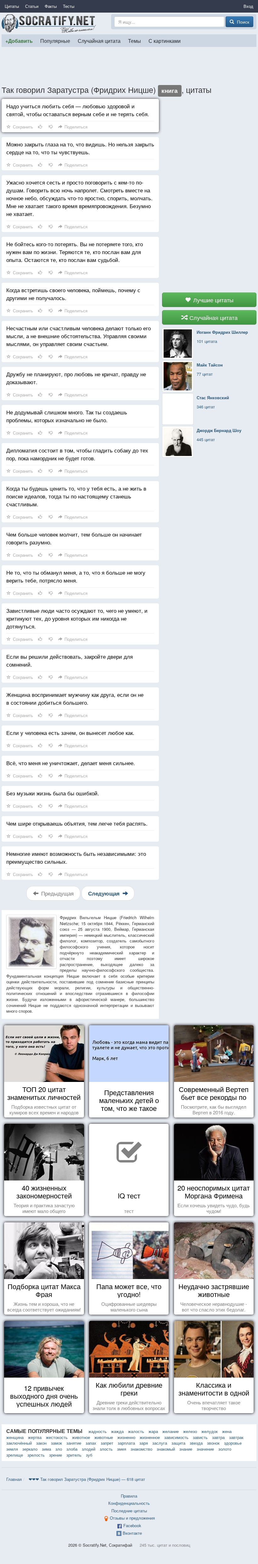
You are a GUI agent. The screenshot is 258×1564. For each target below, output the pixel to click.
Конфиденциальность (129, 1503)
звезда (196, 1443)
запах (91, 1443)
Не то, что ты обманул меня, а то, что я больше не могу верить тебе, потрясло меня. (75, 576)
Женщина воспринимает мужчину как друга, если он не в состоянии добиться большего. (74, 698)
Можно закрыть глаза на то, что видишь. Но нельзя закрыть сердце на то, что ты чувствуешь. (80, 148)
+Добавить (19, 40)
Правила (129, 1496)
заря (143, 1443)
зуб (89, 1455)
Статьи (31, 6)
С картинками (165, 40)
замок (56, 1443)
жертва (35, 1437)
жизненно (126, 1437)
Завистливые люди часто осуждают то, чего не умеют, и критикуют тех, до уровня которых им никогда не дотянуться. (77, 618)
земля (12, 1449)
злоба (71, 1449)
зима (46, 1449)
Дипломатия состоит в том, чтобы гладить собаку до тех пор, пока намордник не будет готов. (77, 454)
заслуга (159, 1443)
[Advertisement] (129, 66)
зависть (200, 1437)
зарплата (126, 1443)
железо (190, 1431)
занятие (73, 1443)
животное (81, 1437)
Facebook (132, 1525)
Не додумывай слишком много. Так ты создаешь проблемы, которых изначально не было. (66, 416)
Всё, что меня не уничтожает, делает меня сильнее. (70, 763)
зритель (73, 1455)
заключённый (19, 1443)
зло (58, 1449)
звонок (213, 1443)
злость (106, 1449)
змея (121, 1449)
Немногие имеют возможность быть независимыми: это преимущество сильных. (76, 857)
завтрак (236, 1437)
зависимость (176, 1437)
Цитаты (12, 6)
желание (170, 1431)
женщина (15, 1437)
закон (41, 1443)
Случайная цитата (99, 40)
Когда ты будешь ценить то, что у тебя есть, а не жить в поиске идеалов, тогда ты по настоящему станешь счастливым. (76, 496)
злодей (88, 1449)
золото (224, 1449)
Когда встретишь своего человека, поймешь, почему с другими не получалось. (73, 294)
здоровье (233, 1443)
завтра (218, 1437)
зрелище (14, 1455)
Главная (14, 1479)
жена (227, 1431)
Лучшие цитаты (212, 300)
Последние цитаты (129, 1511)
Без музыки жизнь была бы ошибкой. (52, 793)
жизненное (150, 1437)
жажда (117, 1431)
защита (178, 1443)
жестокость (57, 1437)
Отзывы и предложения (132, 1518)
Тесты (68, 6)
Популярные (55, 40)
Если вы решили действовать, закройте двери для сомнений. (69, 660)
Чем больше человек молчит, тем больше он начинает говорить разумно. (74, 538)
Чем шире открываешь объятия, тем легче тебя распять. (77, 823)
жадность (97, 1431)
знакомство (141, 1449)
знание (185, 1449)
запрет (107, 1443)
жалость (136, 1431)
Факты (51, 6)
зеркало (29, 1449)
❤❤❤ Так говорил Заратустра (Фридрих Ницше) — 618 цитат (87, 1479)
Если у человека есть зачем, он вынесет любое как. (70, 733)
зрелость (36, 1455)
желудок (209, 1431)
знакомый (166, 1449)
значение (205, 1449)
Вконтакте (132, 1533)
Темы (134, 40)
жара (153, 1431)
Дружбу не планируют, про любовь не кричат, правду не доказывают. (76, 378)
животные (103, 1437)
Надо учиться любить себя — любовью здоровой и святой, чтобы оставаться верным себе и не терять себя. (77, 110)
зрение (55, 1455)
